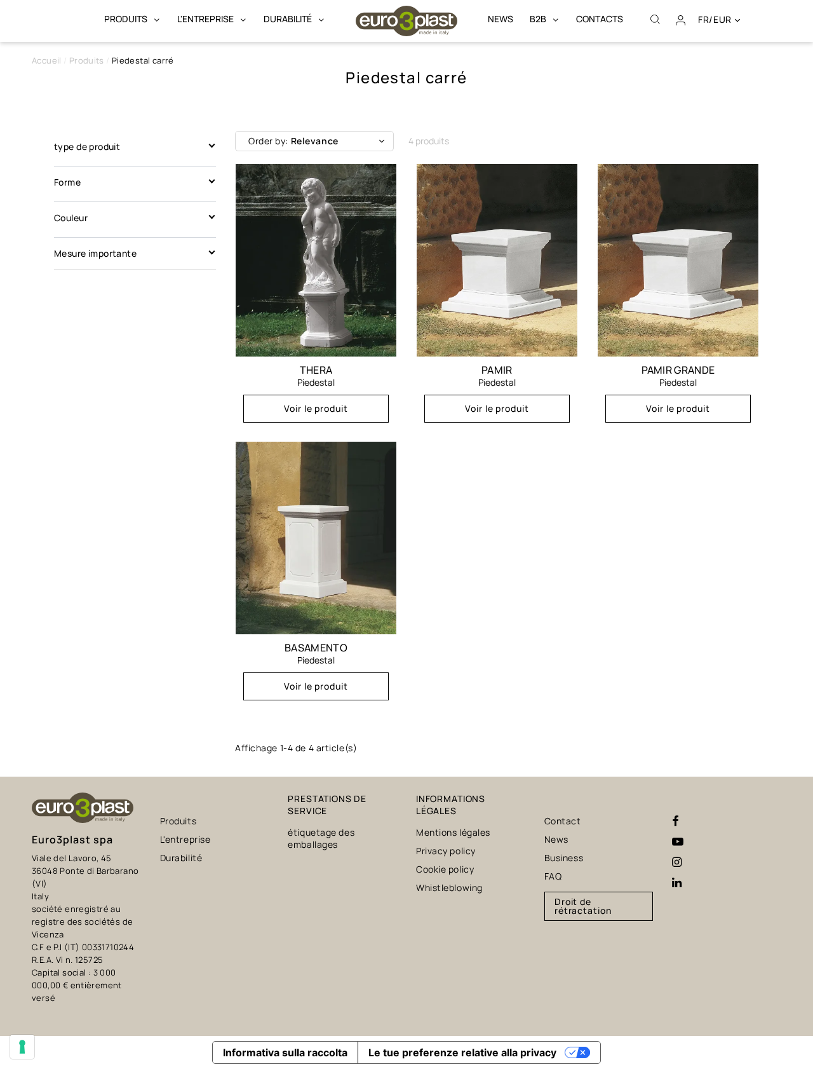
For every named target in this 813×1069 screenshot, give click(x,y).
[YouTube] (677, 842)
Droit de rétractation (583, 905)
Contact (562, 821)
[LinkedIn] (677, 883)
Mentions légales (453, 832)
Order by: (293, 141)
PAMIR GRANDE (678, 370)
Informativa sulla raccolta (285, 1052)
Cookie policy (445, 869)
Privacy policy (446, 851)
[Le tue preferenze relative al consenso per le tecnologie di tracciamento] (22, 1047)
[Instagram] (677, 862)
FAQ (553, 876)
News (556, 839)
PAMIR (497, 370)
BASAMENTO (316, 648)
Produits (178, 821)
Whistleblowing (449, 888)
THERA (316, 370)
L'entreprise (185, 839)
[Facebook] (675, 822)
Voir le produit (316, 408)
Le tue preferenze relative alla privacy (462, 1052)
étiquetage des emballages (321, 838)
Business (563, 858)
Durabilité (181, 858)
